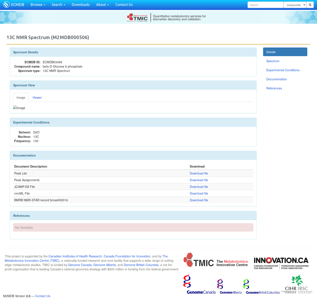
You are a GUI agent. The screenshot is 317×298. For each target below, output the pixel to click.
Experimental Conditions (283, 70)
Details (271, 52)
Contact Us (124, 4)
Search (57, 4)
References (274, 88)
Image (21, 97)
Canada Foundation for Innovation (127, 256)
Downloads (81, 4)
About (101, 4)
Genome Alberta (104, 265)
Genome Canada (80, 265)
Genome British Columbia (141, 265)
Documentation (276, 79)
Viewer (37, 97)
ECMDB (17, 4)
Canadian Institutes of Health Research (75, 256)
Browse (37, 4)
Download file (199, 173)
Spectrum (272, 61)
